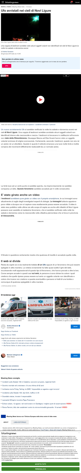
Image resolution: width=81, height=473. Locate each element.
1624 (39, 438)
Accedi (77, 2)
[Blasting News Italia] (11, 2)
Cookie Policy (8, 460)
